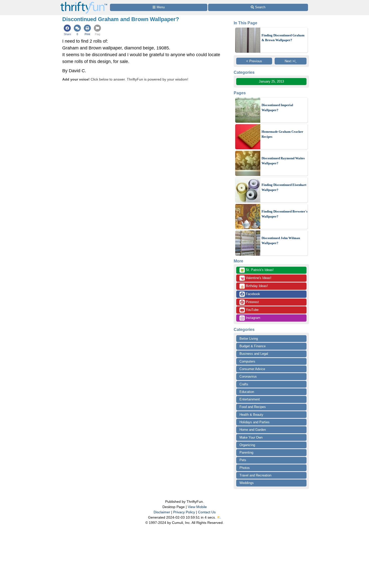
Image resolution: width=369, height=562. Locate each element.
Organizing (247, 445)
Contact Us (207, 512)
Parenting (246, 452)
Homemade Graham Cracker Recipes (282, 134)
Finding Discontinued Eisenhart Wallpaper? (284, 187)
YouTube (252, 310)
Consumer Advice (252, 369)
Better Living (248, 338)
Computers (247, 361)
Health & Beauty (251, 414)
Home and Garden (252, 430)
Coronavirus (248, 376)
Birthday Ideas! (254, 286)
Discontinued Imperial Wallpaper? (277, 107)
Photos (244, 468)
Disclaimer (162, 512)
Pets (242, 460)
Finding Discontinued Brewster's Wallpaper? (285, 213)
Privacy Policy (184, 512)
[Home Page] (84, 3)
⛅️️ (219, 517)
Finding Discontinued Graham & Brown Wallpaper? (283, 37)
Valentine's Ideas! (255, 278)
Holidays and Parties (254, 422)
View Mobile (197, 507)
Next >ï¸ (290, 61)
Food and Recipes (252, 407)
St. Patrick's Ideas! (257, 270)
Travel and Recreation (255, 475)
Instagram (252, 318)
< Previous (254, 61)
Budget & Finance (252, 346)
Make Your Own (251, 437)
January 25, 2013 (271, 81)
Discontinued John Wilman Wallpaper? (281, 240)
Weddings (246, 483)
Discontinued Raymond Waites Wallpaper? (283, 160)
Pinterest (252, 302)
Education (246, 392)
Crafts (243, 384)
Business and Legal (253, 354)
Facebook (252, 294)
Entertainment (249, 399)
